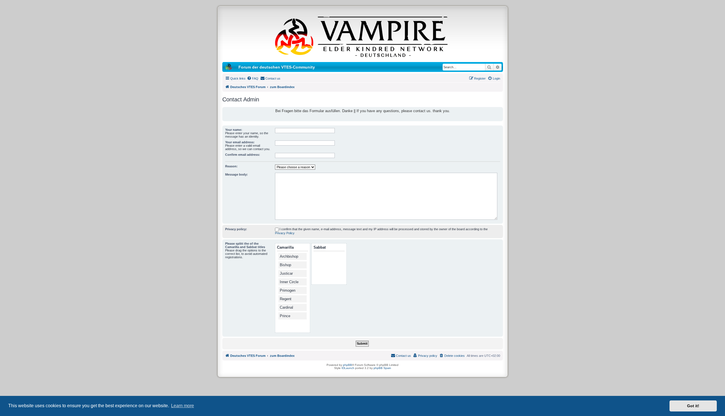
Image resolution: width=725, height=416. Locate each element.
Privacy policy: (236, 229)
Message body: (236, 174)
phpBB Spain (382, 368)
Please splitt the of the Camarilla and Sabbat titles (245, 245)
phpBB (347, 364)
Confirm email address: (242, 154)
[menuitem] (252, 78)
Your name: (233, 129)
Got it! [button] (693, 406)
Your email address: (240, 142)
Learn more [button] (182, 405)
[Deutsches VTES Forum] (362, 36)
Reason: (231, 166)
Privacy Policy (285, 233)
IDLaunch (348, 368)
